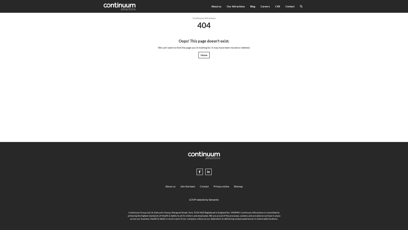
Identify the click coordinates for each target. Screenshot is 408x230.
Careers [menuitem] (265, 6)
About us (170, 186)
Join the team (187, 186)
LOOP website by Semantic (204, 199)
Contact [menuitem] (290, 6)
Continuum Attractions (204, 18)
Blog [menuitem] (252, 6)
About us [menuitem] (216, 6)
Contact (204, 186)
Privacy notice (221, 186)
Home (204, 55)
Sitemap (238, 186)
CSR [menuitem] (277, 6)
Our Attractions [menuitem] (236, 6)
